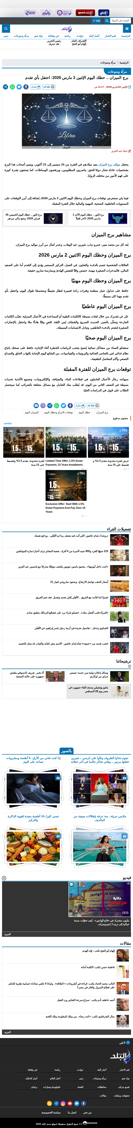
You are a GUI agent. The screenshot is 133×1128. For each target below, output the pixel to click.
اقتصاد (80, 1087)
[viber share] (43, 405)
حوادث (80, 35)
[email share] (5, 86)
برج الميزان (102, 412)
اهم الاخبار (110, 35)
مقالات (103, 1095)
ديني (6, 35)
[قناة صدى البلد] (103, 12)
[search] (6, 29)
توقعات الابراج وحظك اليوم (58, 412)
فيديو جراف (123, 1087)
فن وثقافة (53, 35)
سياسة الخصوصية (51, 1112)
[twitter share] (19, 86)
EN (98, 21)
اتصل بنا (72, 1112)
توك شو (39, 35)
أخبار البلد (94, 35)
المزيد (7, 934)
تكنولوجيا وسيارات (51, 1087)
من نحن (87, 1112)
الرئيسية (125, 35)
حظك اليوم (84, 412)
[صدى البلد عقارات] (46, 12)
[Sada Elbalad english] (30, 12)
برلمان (34, 1087)
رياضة (67, 35)
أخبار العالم (55, 1078)
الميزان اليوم (31, 412)
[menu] (127, 29)
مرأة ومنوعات (21, 35)
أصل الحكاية (31, 1078)
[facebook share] (26, 86)
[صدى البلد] (66, 29)
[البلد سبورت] (85, 12)
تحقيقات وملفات (121, 1095)
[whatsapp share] (12, 86)
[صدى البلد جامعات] (64, 12)
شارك (34, 87)
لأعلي (122, 1042)
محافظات (101, 1087)
